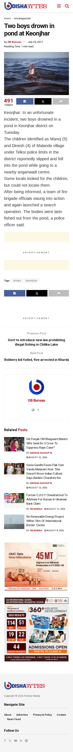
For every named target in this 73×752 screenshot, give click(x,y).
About (7, 714)
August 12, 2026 (55, 509)
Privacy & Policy (42, 714)
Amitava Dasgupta (41, 453)
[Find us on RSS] (21, 740)
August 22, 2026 (37, 457)
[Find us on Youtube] (15, 740)
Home (7, 18)
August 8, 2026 (55, 530)
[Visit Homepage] (25, 6)
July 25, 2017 (35, 41)
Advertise (22, 714)
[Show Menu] (59, 6)
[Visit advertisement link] (36, 566)
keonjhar (31, 280)
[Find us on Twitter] (10, 740)
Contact (61, 714)
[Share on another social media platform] (61, 101)
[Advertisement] (36, 237)
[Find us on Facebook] (5, 740)
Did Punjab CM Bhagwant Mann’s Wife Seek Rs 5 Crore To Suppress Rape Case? (47, 443)
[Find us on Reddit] (26, 740)
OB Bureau (14, 41)
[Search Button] (67, 6)
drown (17, 280)
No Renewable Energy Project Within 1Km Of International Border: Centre (45, 521)
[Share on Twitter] (43, 101)
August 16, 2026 (37, 487)
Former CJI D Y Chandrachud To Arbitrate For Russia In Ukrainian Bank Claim (47, 499)
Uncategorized (22, 18)
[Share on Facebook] (24, 101)
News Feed (13, 719)
